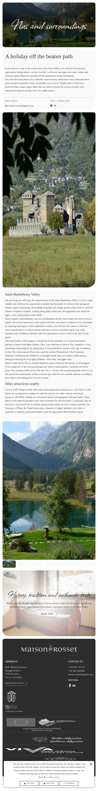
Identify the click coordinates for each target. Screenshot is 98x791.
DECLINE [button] (50, 783)
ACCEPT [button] (30, 783)
